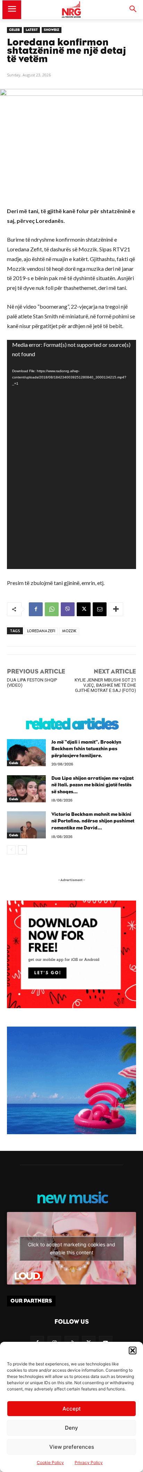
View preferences (71, 1447)
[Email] (100, 609)
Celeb (14, 30)
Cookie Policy (50, 1462)
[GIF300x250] (71, 1080)
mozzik (69, 631)
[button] (132, 1350)
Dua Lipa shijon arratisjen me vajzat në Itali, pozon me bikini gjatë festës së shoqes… (92, 785)
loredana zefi (41, 631)
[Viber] (68, 609)
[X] (84, 609)
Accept (71, 1408)
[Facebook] (36, 609)
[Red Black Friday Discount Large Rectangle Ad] (71, 1006)
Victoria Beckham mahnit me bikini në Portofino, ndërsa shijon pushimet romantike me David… (92, 821)
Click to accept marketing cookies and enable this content (71, 1248)
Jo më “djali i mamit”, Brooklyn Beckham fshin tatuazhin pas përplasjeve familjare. (86, 749)
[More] (116, 609)
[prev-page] (11, 849)
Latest (32, 30)
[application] (71, 454)
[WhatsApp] (52, 609)
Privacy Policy (89, 1462)
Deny (71, 1427)
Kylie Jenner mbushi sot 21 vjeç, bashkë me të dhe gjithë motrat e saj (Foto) (105, 685)
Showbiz (51, 30)
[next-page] (22, 849)
